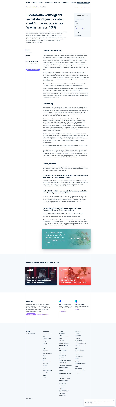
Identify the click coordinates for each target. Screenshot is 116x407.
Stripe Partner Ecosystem (64, 378)
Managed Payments (47, 362)
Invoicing (44, 356)
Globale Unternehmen (63, 345)
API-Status (61, 388)
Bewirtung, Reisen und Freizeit (65, 360)
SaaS (60, 353)
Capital (44, 341)
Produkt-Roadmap (79, 356)
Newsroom (77, 360)
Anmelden (73, 2)
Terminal (44, 375)
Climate (44, 345)
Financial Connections (47, 353)
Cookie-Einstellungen (79, 350)
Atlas (44, 336)
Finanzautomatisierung (64, 343)
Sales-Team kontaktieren (83, 2)
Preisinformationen (47, 335)
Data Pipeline (45, 350)
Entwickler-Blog (62, 395)
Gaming (60, 358)
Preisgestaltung (65, 2)
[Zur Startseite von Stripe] (27, 331)
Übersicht (77, 7)
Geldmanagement (63, 350)
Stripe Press (77, 361)
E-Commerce (61, 340)
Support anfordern (79, 368)
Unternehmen (62, 333)
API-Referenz (62, 386)
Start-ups (61, 335)
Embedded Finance (63, 342)
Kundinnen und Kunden (32, 7)
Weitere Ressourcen (79, 351)
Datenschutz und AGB (79, 342)
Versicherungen (62, 362)
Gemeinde (77, 338)
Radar (44, 368)
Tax (43, 373)
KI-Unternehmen (62, 355)
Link (43, 360)
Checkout (45, 343)
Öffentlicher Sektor (63, 369)
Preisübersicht (62, 311)
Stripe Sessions (78, 340)
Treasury (44, 377)
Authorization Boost (47, 338)
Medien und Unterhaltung (64, 363)
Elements (45, 351)
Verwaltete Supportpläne (80, 369)
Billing (44, 340)
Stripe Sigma (45, 372)
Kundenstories (78, 335)
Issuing (44, 358)
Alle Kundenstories (85, 7)
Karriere (77, 358)
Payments (45, 365)
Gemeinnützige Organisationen (65, 365)
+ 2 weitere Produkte (80, 28)
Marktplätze (61, 348)
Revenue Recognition (47, 370)
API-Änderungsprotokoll (64, 390)
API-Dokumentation (79, 309)
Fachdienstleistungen (63, 367)
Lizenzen (77, 346)
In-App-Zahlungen (62, 347)
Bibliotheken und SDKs (63, 391)
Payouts (44, 367)
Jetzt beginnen (30, 314)
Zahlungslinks (45, 363)
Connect (44, 346)
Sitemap (77, 348)
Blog (76, 336)
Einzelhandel (61, 370)
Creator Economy (62, 357)
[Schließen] (113, 400)
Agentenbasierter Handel (64, 336)
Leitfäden (77, 333)
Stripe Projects (62, 393)
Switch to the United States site (92, 404)
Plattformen (61, 352)
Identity (44, 355)
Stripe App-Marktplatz (63, 376)
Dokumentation (62, 385)
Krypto (44, 348)
